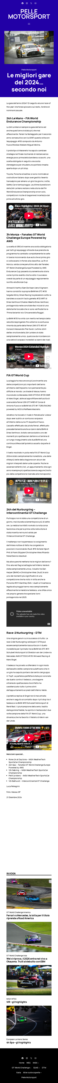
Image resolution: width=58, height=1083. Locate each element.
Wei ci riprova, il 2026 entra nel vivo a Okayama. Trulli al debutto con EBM (26, 960)
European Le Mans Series (17, 1039)
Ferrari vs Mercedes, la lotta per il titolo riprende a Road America (28, 917)
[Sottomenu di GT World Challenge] (30, 1067)
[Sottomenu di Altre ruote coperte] (41, 1072)
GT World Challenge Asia (16, 955)
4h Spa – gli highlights (18, 1042)
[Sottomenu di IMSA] (38, 1062)
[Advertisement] (29, 839)
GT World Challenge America (18, 912)
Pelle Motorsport (29, 13)
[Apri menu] (29, 24)
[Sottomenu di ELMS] (39, 1067)
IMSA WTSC (11, 999)
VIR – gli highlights (16, 1002)
